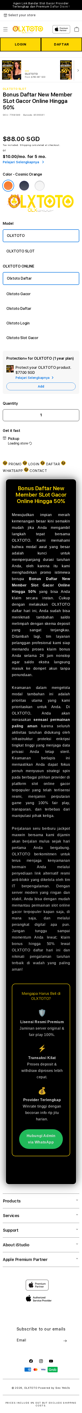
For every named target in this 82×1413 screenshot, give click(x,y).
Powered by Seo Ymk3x (54, 1387)
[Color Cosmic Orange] (8, 185)
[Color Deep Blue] (24, 186)
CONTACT (37, 471)
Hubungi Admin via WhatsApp (41, 1139)
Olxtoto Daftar (19, 278)
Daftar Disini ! (60, 6)
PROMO (15, 464)
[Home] (28, 29)
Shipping (25, 145)
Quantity (10, 403)
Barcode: (28, 114)
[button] (5, 29)
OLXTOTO (16, 235)
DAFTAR (61, 44)
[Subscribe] (65, 1340)
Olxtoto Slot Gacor (22, 338)
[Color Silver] (40, 186)
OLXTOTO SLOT (20, 251)
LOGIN (20, 44)
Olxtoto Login (18, 323)
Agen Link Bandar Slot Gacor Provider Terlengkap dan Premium (41, 5)
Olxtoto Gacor (18, 294)
